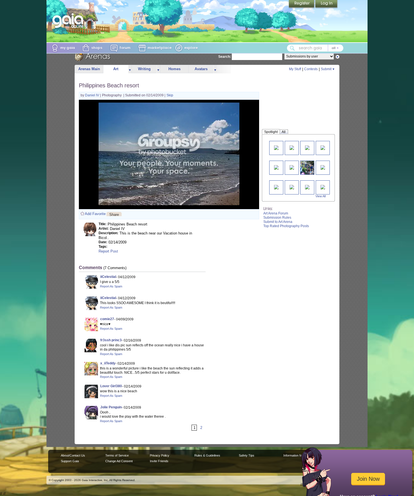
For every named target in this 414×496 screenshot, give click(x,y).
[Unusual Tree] (307, 187)
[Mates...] (322, 187)
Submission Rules (277, 218)
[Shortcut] (276, 187)
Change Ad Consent (119, 461)
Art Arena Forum (275, 213)
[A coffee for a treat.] (276, 167)
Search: (224, 57)
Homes (174, 69)
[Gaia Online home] (69, 20)
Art (115, 69)
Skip (169, 95)
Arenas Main (89, 69)
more (130, 69)
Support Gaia (70, 461)
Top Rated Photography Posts (286, 226)
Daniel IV (92, 95)
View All (320, 196)
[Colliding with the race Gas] (292, 187)
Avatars (201, 69)
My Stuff (295, 69)
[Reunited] (322, 167)
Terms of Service (117, 455)
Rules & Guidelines (207, 455)
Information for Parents (299, 455)
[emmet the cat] (307, 147)
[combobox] (315, 48)
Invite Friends (159, 461)
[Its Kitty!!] (276, 147)
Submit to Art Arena (277, 222)
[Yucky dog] (292, 147)
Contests (311, 69)
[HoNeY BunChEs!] (292, 167)
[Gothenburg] (322, 147)
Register (302, 4)
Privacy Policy (159, 455)
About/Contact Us (73, 455)
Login (326, 4)
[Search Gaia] (292, 48)
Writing (144, 69)
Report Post (108, 251)
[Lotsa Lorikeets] (310, 167)
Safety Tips (246, 455)
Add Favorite (95, 214)
